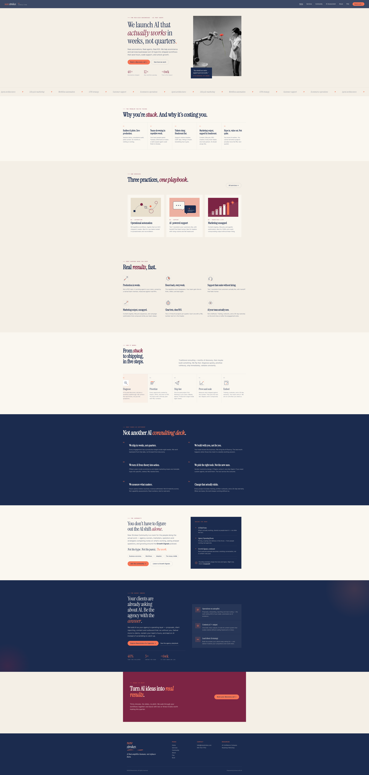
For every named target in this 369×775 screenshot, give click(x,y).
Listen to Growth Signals (161, 564)
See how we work (160, 62)
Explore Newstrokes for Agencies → (143, 643)
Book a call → (358, 4)
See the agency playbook (169, 643)
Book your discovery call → (226, 697)
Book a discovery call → (138, 62)
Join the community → (138, 564)
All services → (234, 185)
